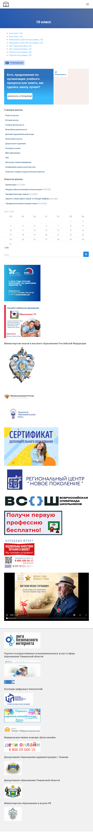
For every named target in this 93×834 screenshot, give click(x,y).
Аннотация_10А (16, 33)
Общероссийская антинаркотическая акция (23, 189)
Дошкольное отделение (15, 144)
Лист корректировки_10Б (20, 49)
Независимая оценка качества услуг (20, 167)
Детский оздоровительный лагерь (19, 134)
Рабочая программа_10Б (20, 55)
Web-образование (12, 153)
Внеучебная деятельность (16, 129)
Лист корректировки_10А (20, 46)
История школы (12, 120)
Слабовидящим (16, 63)
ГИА (7, 158)
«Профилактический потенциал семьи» (21, 204)
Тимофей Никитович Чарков (17, 194)
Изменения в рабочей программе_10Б (26, 43)
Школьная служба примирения (18, 162)
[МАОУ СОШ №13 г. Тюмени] (7, 4)
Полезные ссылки (12, 148)
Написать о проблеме (20, 96)
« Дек (6, 248)
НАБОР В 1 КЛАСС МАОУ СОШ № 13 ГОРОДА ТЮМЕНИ (27, 199)
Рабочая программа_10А (20, 52)
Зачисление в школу (13, 139)
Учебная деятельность (14, 125)
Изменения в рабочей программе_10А (26, 39)
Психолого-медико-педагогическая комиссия (24, 172)
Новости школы (12, 115)
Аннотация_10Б (16, 36)
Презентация (10, 185)
